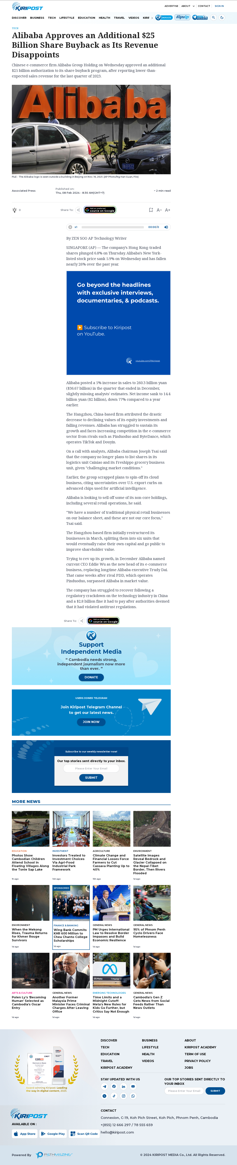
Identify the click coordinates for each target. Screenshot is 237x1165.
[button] (151, 210)
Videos (133, 17)
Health (104, 17)
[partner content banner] (118, 323)
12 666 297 (122, 1125)
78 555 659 (143, 1125)
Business (37, 17)
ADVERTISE (171, 6)
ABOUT (185, 6)
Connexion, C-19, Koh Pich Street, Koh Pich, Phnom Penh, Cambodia (159, 1118)
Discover (19, 17)
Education (86, 17)
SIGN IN (219, 6)
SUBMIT (91, 777)
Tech (52, 17)
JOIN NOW (91, 722)
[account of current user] (213, 17)
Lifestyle (66, 17)
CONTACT (204, 6)
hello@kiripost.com (117, 1132)
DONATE (91, 677)
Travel (119, 17)
